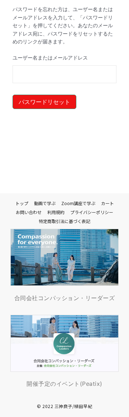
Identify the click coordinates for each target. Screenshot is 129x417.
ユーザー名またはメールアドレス (50, 58)
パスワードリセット (44, 101)
